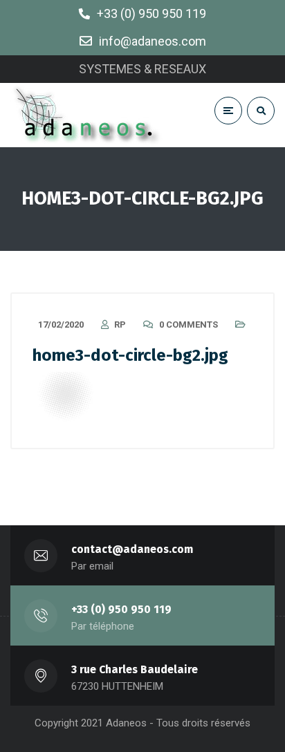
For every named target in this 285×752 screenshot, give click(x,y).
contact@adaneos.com (132, 549)
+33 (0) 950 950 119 (121, 609)
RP (120, 324)
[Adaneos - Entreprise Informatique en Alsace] (88, 115)
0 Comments (188, 324)
